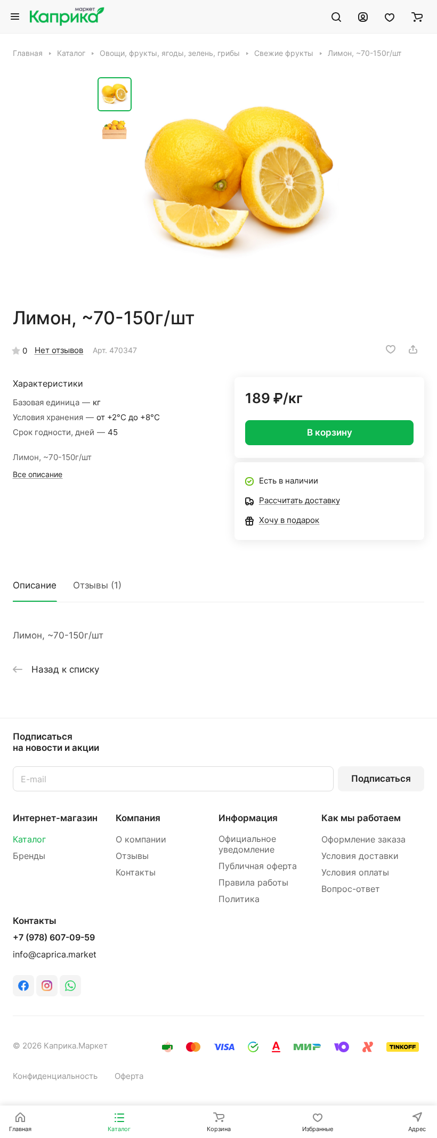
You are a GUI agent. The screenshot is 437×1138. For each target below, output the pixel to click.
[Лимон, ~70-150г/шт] (238, 182)
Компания (138, 818)
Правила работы (253, 883)
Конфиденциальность (55, 1076)
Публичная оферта (257, 866)
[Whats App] (70, 985)
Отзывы (132, 856)
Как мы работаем (361, 818)
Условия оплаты (355, 872)
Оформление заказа (363, 839)
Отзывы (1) (97, 585)
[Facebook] (23, 985)
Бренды (29, 856)
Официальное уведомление (247, 844)
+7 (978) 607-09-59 (54, 938)
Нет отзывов (59, 350)
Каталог (29, 839)
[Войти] (363, 16)
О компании (141, 839)
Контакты (136, 872)
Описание (34, 585)
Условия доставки (360, 856)
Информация (248, 818)
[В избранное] (390, 349)
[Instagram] (47, 985)
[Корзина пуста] (417, 16)
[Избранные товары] (389, 16)
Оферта (129, 1076)
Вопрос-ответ (350, 889)
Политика (239, 899)
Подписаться (381, 778)
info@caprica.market (54, 954)
